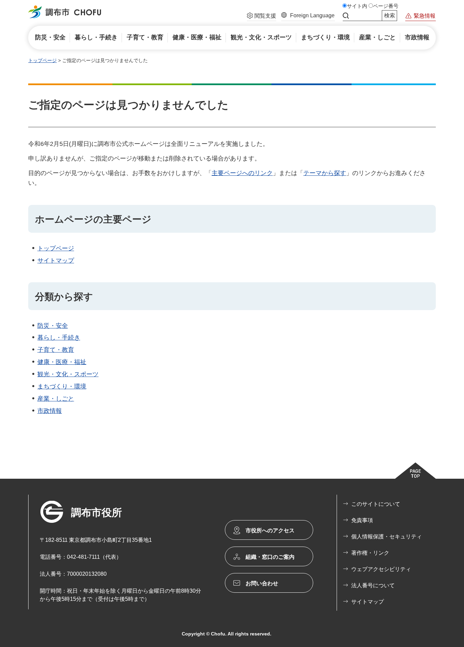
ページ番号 (385, 6)
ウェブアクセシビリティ (381, 569)
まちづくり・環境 (61, 386)
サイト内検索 (346, 16)
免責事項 (362, 520)
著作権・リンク (370, 553)
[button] (261, 16)
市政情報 (49, 410)
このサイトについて (375, 504)
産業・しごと (55, 398)
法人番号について (373, 585)
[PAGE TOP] (415, 470)
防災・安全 (52, 325)
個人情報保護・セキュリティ (386, 536)
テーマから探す (324, 173)
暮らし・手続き (58, 337)
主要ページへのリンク (242, 173)
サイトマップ (55, 260)
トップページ (42, 60)
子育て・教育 (55, 349)
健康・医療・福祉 (61, 362)
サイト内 (357, 6)
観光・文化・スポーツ (68, 374)
